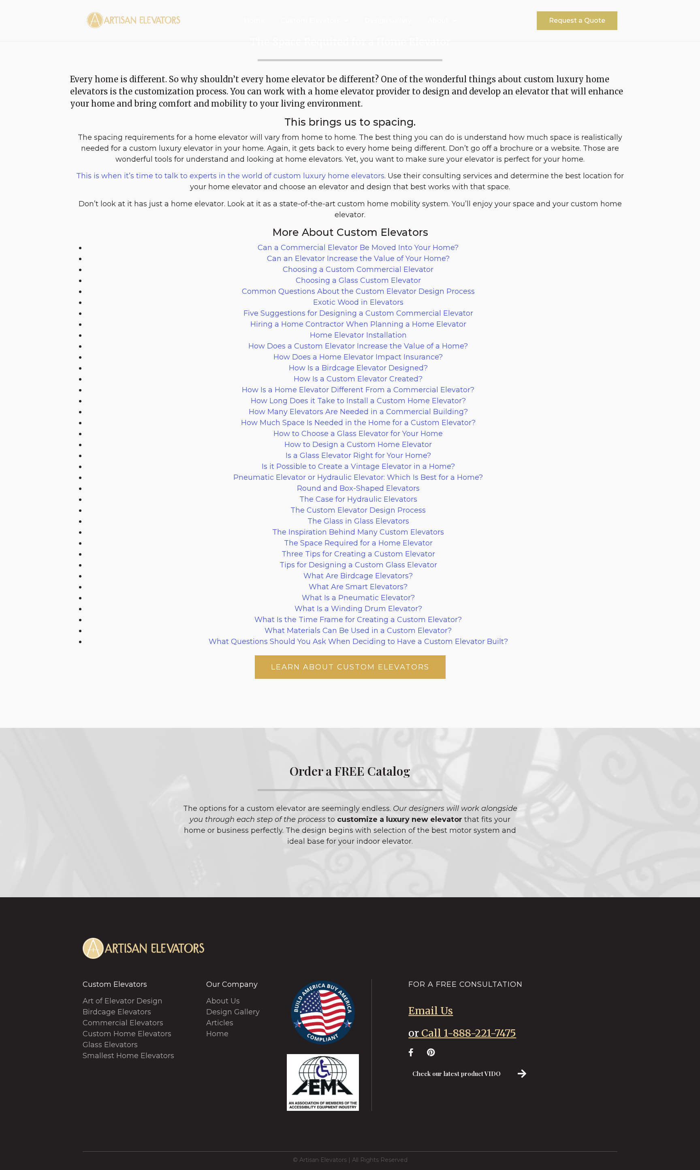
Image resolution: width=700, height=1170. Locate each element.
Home (254, 20)
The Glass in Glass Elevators (358, 521)
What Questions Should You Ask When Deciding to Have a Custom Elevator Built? (358, 641)
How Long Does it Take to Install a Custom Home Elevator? (358, 400)
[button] (577, 20)
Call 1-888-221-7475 (462, 1033)
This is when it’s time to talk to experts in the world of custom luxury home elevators (230, 175)
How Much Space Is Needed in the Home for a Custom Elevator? (358, 422)
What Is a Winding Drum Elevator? (358, 608)
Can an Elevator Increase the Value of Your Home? (358, 258)
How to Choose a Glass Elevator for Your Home (358, 433)
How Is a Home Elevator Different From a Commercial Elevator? (358, 389)
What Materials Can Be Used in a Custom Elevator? (358, 630)
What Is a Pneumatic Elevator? (358, 597)
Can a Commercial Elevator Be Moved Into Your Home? (358, 247)
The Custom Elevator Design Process (358, 510)
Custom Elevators (310, 20)
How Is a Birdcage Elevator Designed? (358, 368)
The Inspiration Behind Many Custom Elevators (358, 532)
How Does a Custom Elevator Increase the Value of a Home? (358, 346)
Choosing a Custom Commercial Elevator (358, 269)
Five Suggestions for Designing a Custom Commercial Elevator (358, 313)
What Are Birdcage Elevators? (358, 575)
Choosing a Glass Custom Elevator (358, 280)
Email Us (430, 1010)
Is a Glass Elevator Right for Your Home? (358, 455)
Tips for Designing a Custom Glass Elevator (358, 564)
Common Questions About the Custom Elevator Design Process (358, 291)
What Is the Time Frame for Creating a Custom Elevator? (358, 619)
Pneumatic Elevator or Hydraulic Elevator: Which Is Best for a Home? (358, 477)
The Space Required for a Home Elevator (358, 543)
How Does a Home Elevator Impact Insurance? (358, 357)
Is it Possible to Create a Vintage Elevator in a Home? (358, 466)
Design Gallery (388, 20)
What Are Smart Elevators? (358, 586)
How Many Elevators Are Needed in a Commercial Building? (358, 411)
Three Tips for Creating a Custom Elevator (358, 554)
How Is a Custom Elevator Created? (358, 378)
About (438, 20)
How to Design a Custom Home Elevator (358, 444)
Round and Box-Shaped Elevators (358, 488)
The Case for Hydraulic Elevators (358, 499)
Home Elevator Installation (358, 335)
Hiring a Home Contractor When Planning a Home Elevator (358, 324)
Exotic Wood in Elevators (358, 302)
